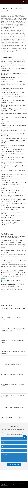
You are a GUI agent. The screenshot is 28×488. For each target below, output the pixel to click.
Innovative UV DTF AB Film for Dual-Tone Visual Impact (13, 69)
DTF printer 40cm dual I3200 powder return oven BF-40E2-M (12, 192)
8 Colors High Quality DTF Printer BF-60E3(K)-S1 (12, 224)
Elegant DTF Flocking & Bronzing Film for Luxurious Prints (13, 126)
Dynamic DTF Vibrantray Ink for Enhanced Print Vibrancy (14, 167)
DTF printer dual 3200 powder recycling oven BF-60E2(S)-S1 (13, 217)
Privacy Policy (4, 485)
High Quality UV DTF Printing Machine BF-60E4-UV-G (14, 118)
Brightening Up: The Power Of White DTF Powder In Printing (13, 262)
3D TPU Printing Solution (7, 308)
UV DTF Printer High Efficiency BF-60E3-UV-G (13, 85)
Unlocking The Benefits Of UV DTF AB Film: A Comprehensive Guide (12, 285)
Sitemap (22, 484)
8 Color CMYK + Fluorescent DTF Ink (12, 418)
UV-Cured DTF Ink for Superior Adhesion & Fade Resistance (13, 175)
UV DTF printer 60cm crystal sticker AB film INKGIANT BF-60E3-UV (13, 93)
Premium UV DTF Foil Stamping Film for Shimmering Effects (13, 101)
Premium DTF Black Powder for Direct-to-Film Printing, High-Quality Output (14, 150)
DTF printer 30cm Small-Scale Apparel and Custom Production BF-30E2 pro (14, 183)
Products (24, 308)
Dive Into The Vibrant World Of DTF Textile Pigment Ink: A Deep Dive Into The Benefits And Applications (13, 272)
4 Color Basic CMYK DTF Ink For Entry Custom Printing (13, 396)
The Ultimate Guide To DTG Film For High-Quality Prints (14, 251)
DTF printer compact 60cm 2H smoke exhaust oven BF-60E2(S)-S (12, 208)
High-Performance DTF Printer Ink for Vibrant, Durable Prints (12, 158)
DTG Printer (17, 308)
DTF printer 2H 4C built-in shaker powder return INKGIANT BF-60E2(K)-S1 (13, 200)
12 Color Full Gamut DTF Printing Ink (12, 374)
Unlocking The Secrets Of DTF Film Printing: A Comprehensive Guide (11, 241)
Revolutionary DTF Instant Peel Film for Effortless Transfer (13, 135)
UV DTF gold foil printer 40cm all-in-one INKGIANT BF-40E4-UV (13, 110)
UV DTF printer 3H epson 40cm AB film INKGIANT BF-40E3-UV (13, 78)
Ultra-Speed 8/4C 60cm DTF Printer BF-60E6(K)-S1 (13, 142)
